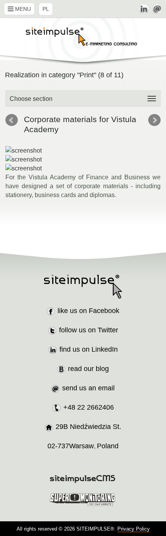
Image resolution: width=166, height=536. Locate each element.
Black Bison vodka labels (154, 120)
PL (45, 9)
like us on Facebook (88, 311)
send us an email (88, 388)
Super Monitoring (83, 499)
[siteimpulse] (83, 41)
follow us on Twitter (88, 330)
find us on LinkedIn (88, 349)
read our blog (88, 369)
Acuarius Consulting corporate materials (11, 120)
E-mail (157, 9)
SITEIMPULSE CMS (83, 479)
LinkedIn (144, 9)
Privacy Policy (133, 529)
